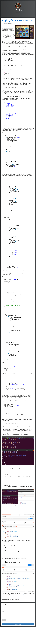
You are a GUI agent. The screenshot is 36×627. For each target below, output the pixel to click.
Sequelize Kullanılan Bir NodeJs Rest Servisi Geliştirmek (17, 21)
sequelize (18, 597)
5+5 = (4, 619)
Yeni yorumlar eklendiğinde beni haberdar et (11, 621)
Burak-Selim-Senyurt (9, 23)
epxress (21, 597)
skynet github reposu (24, 594)
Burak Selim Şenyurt (18, 10)
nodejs (6, 597)
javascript (12, 597)
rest (15, 597)
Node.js (14, 23)
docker (9, 597)
